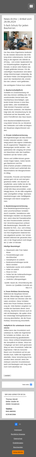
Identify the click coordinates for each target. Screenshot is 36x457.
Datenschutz (18, 438)
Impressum (18, 430)
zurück (7, 375)
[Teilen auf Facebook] (31, 385)
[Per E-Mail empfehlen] (20, 424)
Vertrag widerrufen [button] (18, 452)
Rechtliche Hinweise (18, 434)
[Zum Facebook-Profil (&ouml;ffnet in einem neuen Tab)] (16, 424)
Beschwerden (18, 447)
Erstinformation (18, 443)
